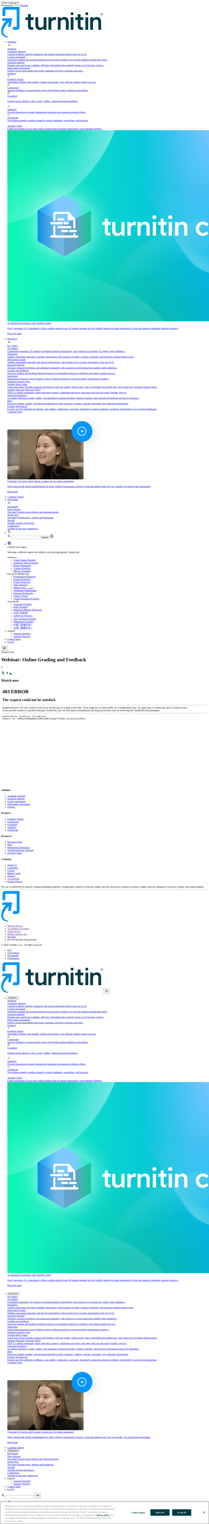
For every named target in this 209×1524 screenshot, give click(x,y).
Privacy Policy (103, 1515)
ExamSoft (12, 824)
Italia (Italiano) (20, 585)
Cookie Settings (138, 1512)
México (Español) (22, 571)
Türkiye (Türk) (20, 596)
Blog (9, 844)
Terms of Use (13, 931)
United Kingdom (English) (26, 599)
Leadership (12, 868)
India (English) (20, 607)
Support (11, 631)
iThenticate (12, 830)
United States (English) (24, 560)
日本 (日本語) (20, 612)
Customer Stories (15, 497)
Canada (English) (21, 568)
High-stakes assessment (18, 804)
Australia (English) (22, 604)
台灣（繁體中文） (23, 628)
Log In (10, 642)
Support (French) (21, 636)
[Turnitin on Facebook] (13, 953)
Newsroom (12, 499)
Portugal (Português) (23, 593)
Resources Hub (14, 842)
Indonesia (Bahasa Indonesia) (27, 610)
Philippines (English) (23, 621)
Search (45, 537)
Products (11, 73)
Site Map (11, 937)
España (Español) (21, 579)
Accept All (181, 1512)
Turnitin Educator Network (20, 850)
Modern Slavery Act (17, 934)
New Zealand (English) (24, 619)
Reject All (160, 1512)
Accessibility (13, 879)
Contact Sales (14, 639)
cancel (52, 536)
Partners (11, 807)
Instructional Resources (18, 847)
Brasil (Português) (22, 565)
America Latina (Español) (25, 563)
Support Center (14, 853)
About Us (12, 865)
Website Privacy (15, 926)
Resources (12, 339)
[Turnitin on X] (9, 950)
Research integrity (16, 798)
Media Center (14, 873)
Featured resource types (18, 381)
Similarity (12, 827)
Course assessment (16, 801)
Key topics (12, 346)
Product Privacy (15, 881)
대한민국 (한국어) (23, 616)
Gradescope (13, 822)
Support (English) (22, 633)
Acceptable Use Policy (18, 928)
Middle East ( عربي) (23, 588)
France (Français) (21, 582)
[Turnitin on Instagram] (13, 958)
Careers (11, 870)
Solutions (11, 42)
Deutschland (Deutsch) (24, 576)
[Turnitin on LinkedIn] (13, 955)
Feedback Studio (15, 819)
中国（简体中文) (22, 624)
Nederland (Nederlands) (25, 590)
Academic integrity (16, 796)
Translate (24, 5)
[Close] (204, 1512)
